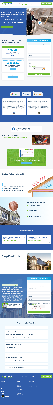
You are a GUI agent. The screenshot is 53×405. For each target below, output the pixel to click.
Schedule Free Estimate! (46, 3)
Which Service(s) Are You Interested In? (33, 283)
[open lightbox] (40, 23)
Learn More (13, 69)
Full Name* (29, 52)
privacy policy (34, 66)
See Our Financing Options (12, 77)
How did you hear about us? (33, 61)
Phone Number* (30, 58)
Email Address (30, 55)
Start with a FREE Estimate (7, 26)
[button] (9, 7)
